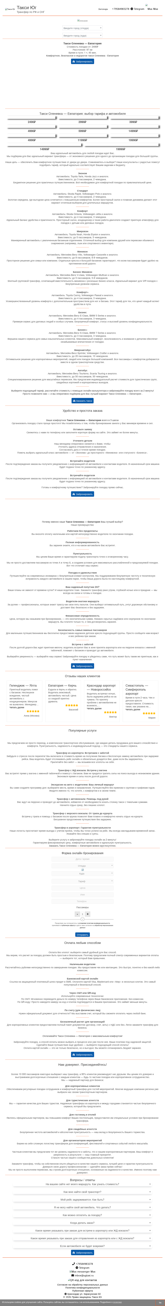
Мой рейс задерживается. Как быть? (82, 1199)
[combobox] (82, 27)
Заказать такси (83, 400)
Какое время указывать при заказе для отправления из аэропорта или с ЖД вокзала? (82, 1238)
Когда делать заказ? (82, 1223)
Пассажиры (82, 907)
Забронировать (84, 61)
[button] (17, 707)
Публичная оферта (82, 1291)
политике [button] (117, 1302)
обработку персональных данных (96, 926)
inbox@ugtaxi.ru (84, 1276)
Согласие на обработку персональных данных (82, 1285)
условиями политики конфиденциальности (94, 923)
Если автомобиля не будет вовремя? (82, 1246)
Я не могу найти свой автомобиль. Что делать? (82, 1207)
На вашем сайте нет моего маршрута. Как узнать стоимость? (82, 1184)
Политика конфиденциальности (82, 1287)
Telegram (138, 9)
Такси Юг (26, 7)
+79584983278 (120, 9)
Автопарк (103, 9)
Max (155, 9)
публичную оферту (68, 925)
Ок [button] (160, 1303)
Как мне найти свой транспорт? (82, 1192)
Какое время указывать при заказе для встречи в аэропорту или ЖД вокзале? (82, 1230)
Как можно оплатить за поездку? (82, 1215)
